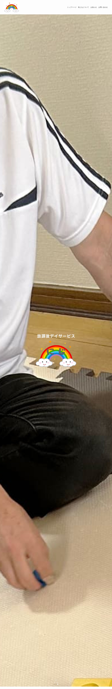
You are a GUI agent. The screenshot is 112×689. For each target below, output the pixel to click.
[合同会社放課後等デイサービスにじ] (11, 7)
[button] (54, 684)
